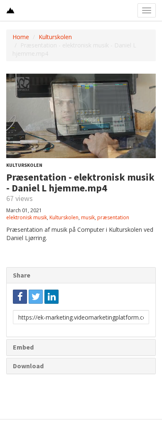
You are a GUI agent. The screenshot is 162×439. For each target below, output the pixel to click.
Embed (23, 347)
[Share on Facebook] (20, 297)
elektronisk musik (26, 217)
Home (20, 37)
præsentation (113, 217)
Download (28, 366)
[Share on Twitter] (36, 297)
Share (21, 275)
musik (88, 217)
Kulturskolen (55, 37)
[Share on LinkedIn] (51, 297)
